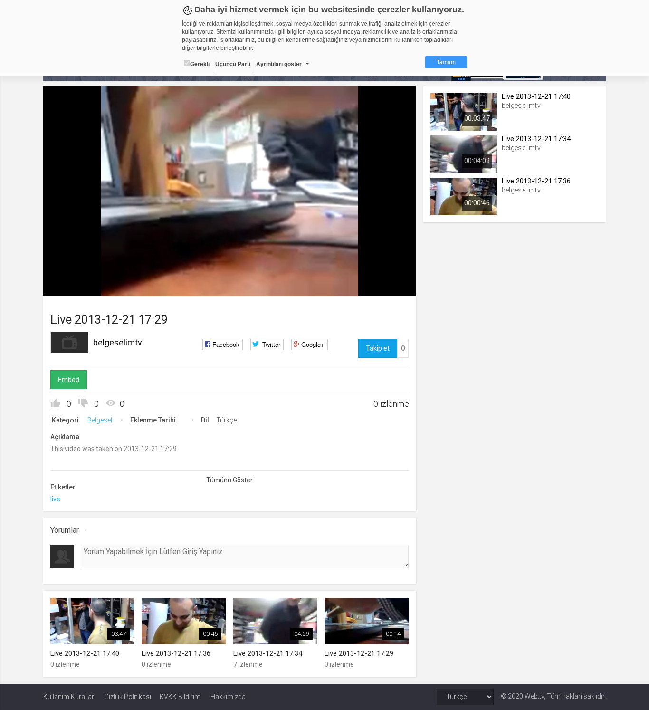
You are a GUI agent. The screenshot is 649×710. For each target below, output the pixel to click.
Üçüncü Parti (232, 64)
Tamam (446, 62)
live (55, 499)
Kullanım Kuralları (69, 696)
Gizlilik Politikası (127, 696)
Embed (68, 380)
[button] (74, 284)
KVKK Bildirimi (181, 696)
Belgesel (99, 420)
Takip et (378, 348)
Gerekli (200, 64)
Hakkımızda (228, 696)
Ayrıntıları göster (279, 64)
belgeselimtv (117, 342)
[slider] (229, 269)
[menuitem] (383, 285)
